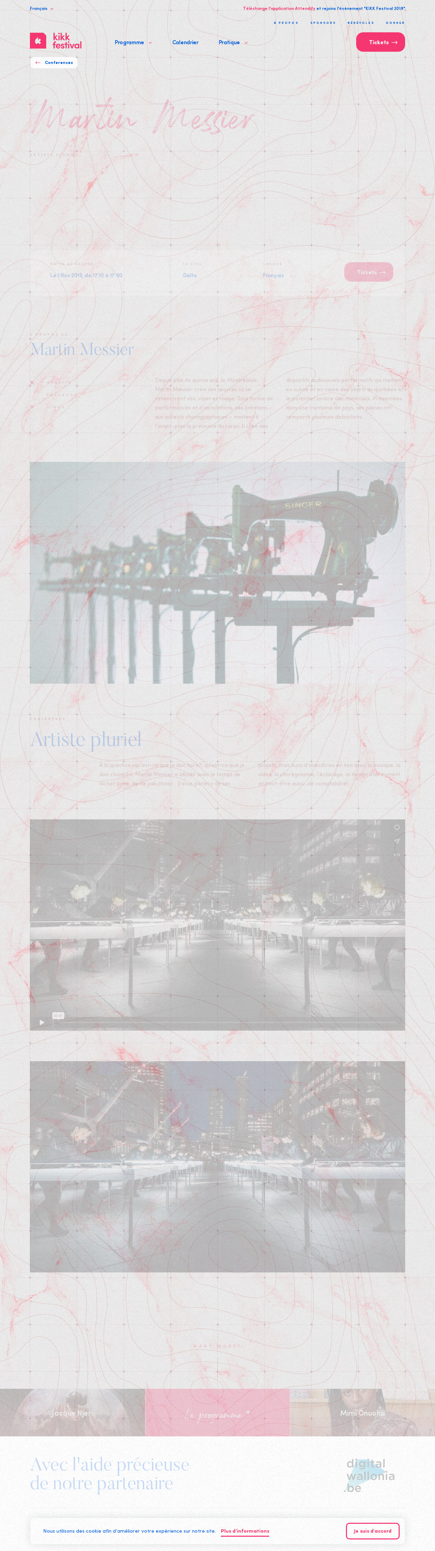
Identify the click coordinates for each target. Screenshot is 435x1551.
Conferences (59, 63)
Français (39, 8)
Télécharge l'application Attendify (279, 8)
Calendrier (185, 42)
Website (59, 382)
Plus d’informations (245, 1531)
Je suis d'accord (373, 1531)
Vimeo (56, 407)
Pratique (230, 42)
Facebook (62, 395)
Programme (130, 42)
